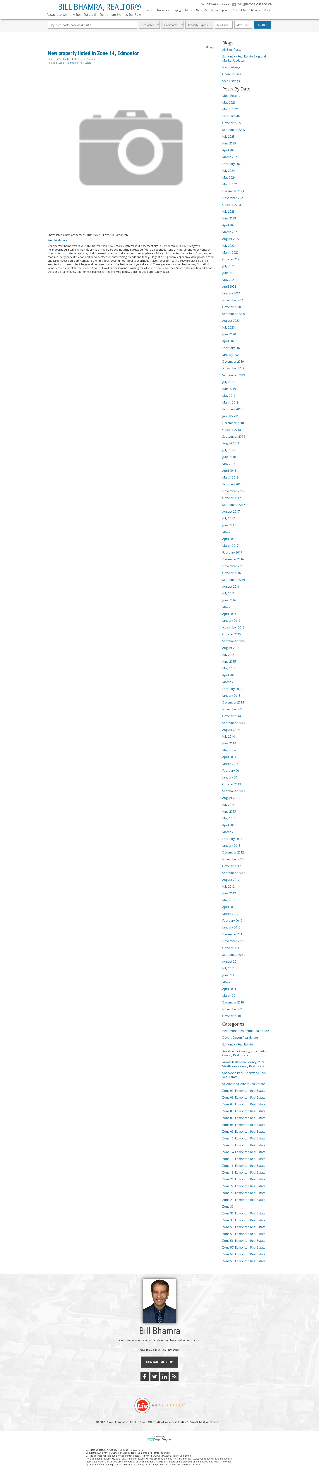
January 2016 (231, 621)
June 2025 (229, 143)
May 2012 (229, 900)
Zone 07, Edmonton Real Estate (243, 1118)
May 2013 (229, 818)
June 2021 (229, 273)
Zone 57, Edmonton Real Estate (243, 1247)
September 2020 (233, 314)
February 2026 (232, 116)
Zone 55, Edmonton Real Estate (243, 1234)
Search (262, 24)
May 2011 (229, 982)
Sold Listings (231, 81)
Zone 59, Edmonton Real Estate (243, 1261)
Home (149, 10)
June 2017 (229, 525)
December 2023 (233, 191)
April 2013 (229, 825)
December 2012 (233, 852)
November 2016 (233, 566)
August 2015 (231, 648)
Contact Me (240, 10)
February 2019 (232, 409)
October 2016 (231, 573)
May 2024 (229, 177)
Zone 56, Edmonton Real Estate (243, 1241)
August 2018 (231, 443)
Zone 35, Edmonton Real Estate (243, 1220)
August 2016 (231, 586)
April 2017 (229, 539)
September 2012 (233, 873)
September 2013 (233, 791)
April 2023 (229, 225)
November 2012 (233, 859)
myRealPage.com (159, 1440)
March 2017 (230, 546)
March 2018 (230, 477)
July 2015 (228, 655)
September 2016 (233, 580)
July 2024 (228, 171)
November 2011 (233, 941)
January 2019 (231, 416)
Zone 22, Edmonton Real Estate (243, 1186)
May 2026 (229, 102)
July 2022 (228, 246)
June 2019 (229, 389)
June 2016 (229, 600)
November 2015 (233, 627)
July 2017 (228, 518)
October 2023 (231, 205)
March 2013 (230, 832)
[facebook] (144, 1376)
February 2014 (232, 771)
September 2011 (233, 955)
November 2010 (233, 1009)
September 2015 (233, 641)
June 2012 (229, 893)
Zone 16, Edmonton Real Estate (243, 1166)
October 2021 (231, 259)
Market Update (220, 10)
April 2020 (229, 341)
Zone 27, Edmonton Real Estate (243, 1193)
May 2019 (229, 396)
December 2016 (233, 559)
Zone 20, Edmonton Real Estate (243, 1179)
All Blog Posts (231, 50)
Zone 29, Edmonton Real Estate (243, 1200)
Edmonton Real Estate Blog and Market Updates (244, 58)
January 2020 (231, 355)
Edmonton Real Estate (237, 1044)
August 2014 (231, 730)
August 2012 (231, 880)
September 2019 (233, 375)
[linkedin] (164, 1376)
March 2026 (230, 109)
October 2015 (231, 634)
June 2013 (229, 811)
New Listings (231, 67)
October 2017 (231, 498)
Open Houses (231, 74)
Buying (177, 10)
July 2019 (228, 382)
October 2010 (231, 1016)
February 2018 (232, 484)
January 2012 (231, 927)
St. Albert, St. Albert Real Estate (243, 1084)
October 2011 (231, 948)
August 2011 (231, 961)
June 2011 (229, 975)
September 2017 (233, 505)
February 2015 (232, 689)
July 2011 (228, 968)
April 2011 (229, 989)
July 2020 (228, 327)
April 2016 (229, 614)
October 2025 (231, 123)
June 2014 (229, 743)
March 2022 (230, 252)
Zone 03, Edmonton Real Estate (243, 1097)
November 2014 (233, 709)
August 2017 (231, 511)
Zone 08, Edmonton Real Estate (243, 1125)
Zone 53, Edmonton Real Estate (243, 1227)
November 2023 (233, 198)
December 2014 (233, 702)
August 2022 (231, 239)
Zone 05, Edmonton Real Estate (243, 1111)
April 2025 (229, 150)
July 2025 (228, 137)
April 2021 (229, 286)
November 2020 (233, 300)
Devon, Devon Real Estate (240, 1038)
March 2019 (230, 402)
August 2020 (231, 321)
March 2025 (230, 157)
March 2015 (230, 682)
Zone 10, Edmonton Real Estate (243, 1138)
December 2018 (233, 423)
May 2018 (229, 464)
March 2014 (230, 764)
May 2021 (229, 280)
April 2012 (229, 907)
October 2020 (231, 307)
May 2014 (229, 750)
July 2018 (228, 450)
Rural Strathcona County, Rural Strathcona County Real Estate (243, 1064)
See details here (57, 240)
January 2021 (231, 293)
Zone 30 (228, 1207)
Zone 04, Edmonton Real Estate (243, 1104)
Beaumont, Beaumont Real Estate (245, 1031)
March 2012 (230, 914)
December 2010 (233, 1002)
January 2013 (231, 846)
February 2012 (232, 921)
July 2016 (228, 593)
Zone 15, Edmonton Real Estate (243, 1159)
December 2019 (233, 361)
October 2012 (231, 866)
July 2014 (228, 736)
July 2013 (228, 805)
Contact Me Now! (159, 1362)
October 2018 (231, 430)
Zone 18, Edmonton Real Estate (243, 1172)
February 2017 (232, 552)
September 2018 (233, 436)
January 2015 (231, 696)
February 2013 (232, 839)
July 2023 (228, 212)
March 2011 (230, 996)
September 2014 (233, 723)
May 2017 (229, 532)
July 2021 (228, 266)
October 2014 (231, 716)
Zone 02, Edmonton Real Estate (243, 1091)
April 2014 (229, 757)
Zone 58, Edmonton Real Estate (243, 1254)
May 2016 (229, 607)
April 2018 (229, 471)
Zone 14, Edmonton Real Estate (74, 62)
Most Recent (231, 96)
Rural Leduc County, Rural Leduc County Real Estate (244, 1053)
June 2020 (229, 334)
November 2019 (233, 368)
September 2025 (233, 130)
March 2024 (230, 184)
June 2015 (229, 661)
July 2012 (228, 886)
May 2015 (229, 668)
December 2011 (233, 934)
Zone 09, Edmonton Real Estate (243, 1132)
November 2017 (233, 491)
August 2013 (231, 798)
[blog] (174, 1376)
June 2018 (229, 457)
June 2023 (229, 218)
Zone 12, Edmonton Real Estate (243, 1145)
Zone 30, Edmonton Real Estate (243, 1213)
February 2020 (232, 348)
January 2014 (231, 777)
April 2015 (229, 675)
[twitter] (154, 1376)
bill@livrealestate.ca (211, 1422)
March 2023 (230, 232)
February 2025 (232, 164)
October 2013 (231, 784)
